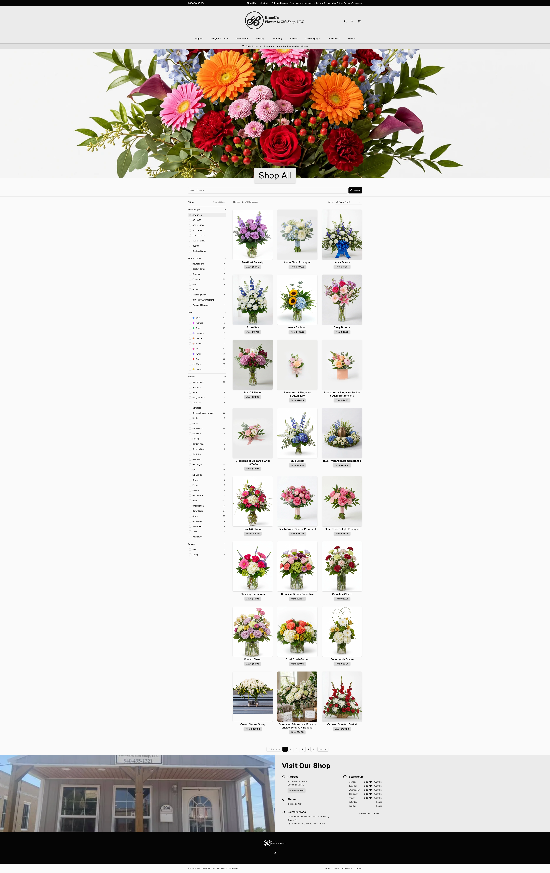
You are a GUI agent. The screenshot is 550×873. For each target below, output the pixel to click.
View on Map (298, 790)
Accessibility (347, 868)
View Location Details (369, 813)
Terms (327, 868)
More (350, 38)
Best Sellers (242, 38)
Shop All (199, 38)
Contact (264, 3)
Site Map (358, 868)
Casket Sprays (313, 38)
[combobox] (348, 202)
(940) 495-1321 (197, 3)
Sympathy (277, 38)
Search (357, 190)
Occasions (333, 38)
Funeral (293, 38)
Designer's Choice (219, 38)
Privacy (336, 868)
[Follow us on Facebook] (275, 853)
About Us (251, 3)
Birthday (260, 38)
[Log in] (352, 21)
